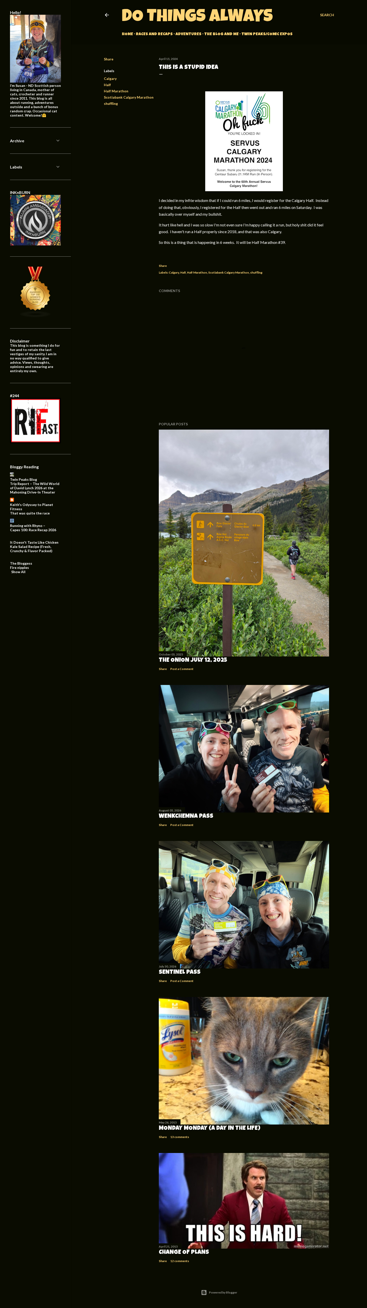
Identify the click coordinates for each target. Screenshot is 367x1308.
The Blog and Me (221, 34)
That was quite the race (30, 513)
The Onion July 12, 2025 (193, 660)
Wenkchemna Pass (186, 816)
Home (127, 34)
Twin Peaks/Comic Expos (267, 34)
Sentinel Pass (179, 973)
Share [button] (108, 59)
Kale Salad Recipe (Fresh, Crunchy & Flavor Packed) (31, 548)
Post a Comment (181, 669)
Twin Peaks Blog (23, 479)
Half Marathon (116, 91)
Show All (18, 572)
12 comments (179, 1261)
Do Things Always (197, 17)
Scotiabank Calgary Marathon (129, 97)
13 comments (179, 1137)
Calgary (110, 78)
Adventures (188, 34)
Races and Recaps (154, 34)
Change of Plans (184, 1253)
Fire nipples (19, 567)
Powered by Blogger (223, 1292)
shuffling (111, 103)
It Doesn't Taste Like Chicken (34, 542)
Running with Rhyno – (27, 525)
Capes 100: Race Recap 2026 (33, 530)
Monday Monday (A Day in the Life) (209, 1129)
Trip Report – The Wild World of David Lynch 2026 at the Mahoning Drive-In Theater (34, 488)
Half (107, 85)
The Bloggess (21, 563)
